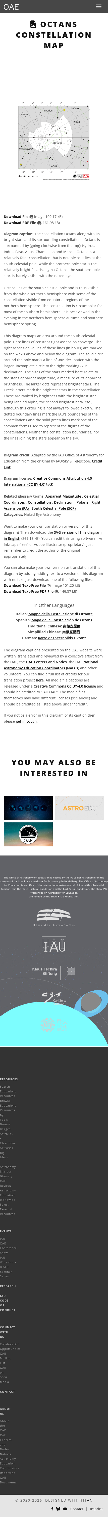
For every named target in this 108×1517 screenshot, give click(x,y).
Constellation (40, 502)
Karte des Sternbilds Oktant (62, 637)
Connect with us (7, 1331)
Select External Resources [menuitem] (7, 1209)
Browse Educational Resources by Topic (8, 1110)
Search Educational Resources (8, 1091)
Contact (7, 1391)
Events (6, 1231)
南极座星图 (71, 631)
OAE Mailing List (5, 1358)
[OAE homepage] (11, 6)
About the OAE (4, 1425)
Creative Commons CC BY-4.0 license (65, 686)
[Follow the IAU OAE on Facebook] (52, 1509)
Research (8, 1286)
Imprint (96, 1508)
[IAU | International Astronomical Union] (50, 947)
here (40, 680)
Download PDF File (20, 222)
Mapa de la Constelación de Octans (62, 620)
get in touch (26, 721)
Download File (16, 216)
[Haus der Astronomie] (50, 920)
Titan (86, 1500)
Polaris (83, 502)
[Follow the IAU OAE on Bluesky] (58, 1509)
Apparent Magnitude (63, 496)
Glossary (6, 1176)
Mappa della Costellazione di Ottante (61, 613)
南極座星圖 (72, 626)
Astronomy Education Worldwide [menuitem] (8, 1195)
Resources (9, 1079)
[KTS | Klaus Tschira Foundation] (50, 975)
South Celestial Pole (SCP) (54, 508)
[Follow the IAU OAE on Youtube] (65, 1509)
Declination (64, 502)
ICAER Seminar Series (6, 1271)
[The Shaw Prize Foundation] (50, 1027)
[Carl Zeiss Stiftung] (50, 1001)
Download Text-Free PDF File (29, 591)
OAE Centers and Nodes (46, 661)
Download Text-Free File (25, 585)
